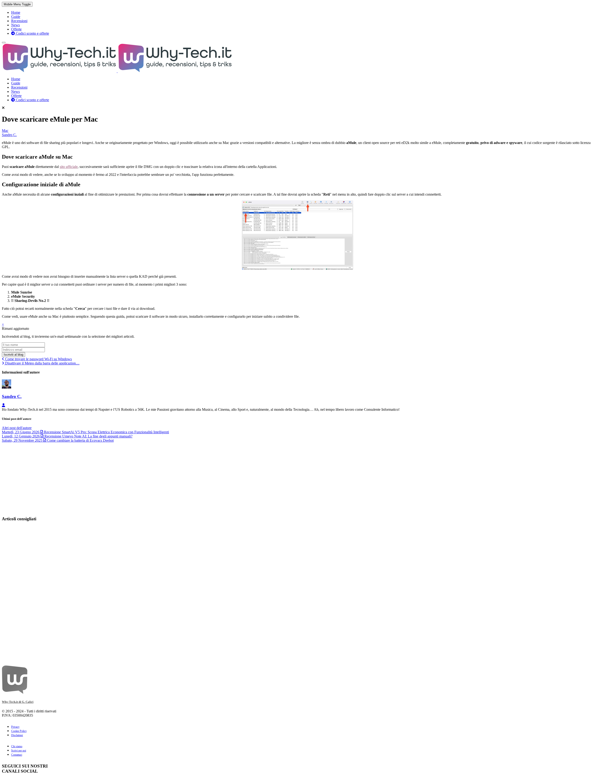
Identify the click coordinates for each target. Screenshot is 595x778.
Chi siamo (16, 746)
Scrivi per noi (18, 750)
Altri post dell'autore (17, 428)
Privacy (15, 726)
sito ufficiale (69, 167)
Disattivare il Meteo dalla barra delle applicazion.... (41, 363)
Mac (5, 131)
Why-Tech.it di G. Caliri (17, 702)
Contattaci (16, 754)
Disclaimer (17, 735)
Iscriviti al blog (13, 354)
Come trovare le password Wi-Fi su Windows (38, 359)
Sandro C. (9, 135)
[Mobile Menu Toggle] (4, 42)
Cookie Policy (19, 731)
